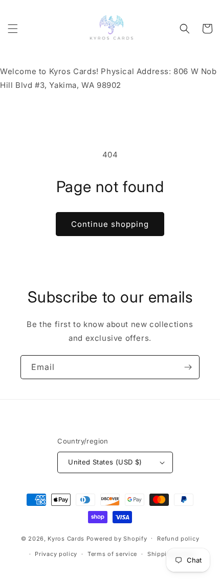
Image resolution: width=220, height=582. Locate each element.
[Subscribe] (188, 367)
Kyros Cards (66, 538)
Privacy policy (56, 553)
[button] (13, 28)
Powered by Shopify (116, 538)
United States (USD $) (105, 462)
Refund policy (178, 538)
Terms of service (112, 553)
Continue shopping (110, 224)
